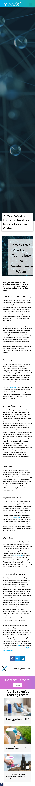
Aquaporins (13, 387)
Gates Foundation (14, 517)
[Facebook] (12, 658)
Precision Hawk (18, 555)
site (18, 645)
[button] (30, 4)
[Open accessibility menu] (1, 784)
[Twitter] (17, 658)
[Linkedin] (22, 658)
